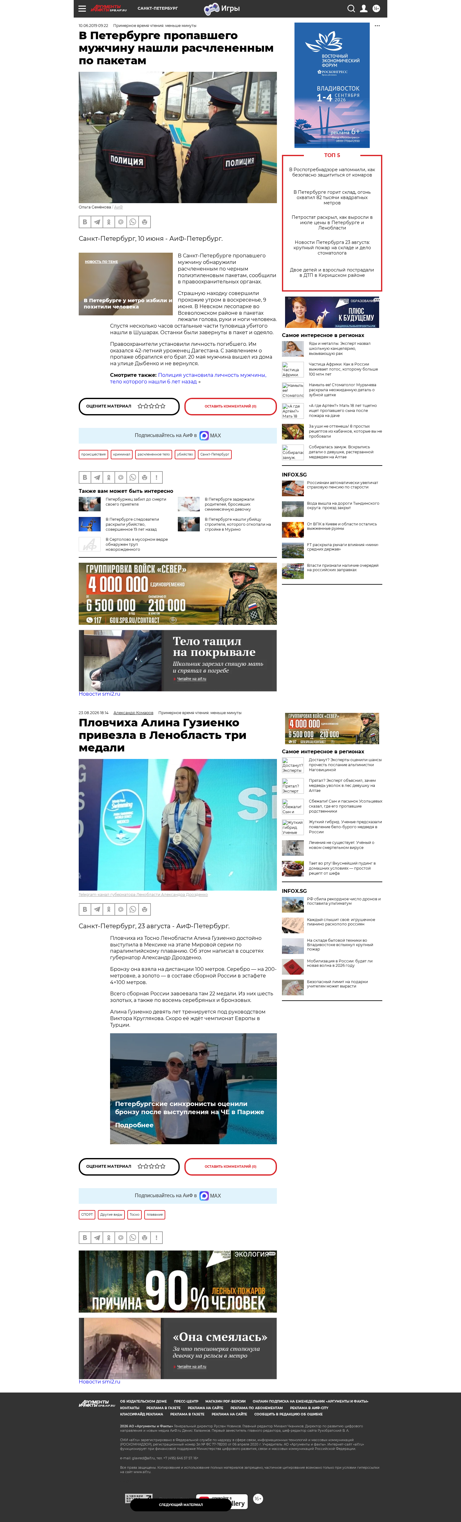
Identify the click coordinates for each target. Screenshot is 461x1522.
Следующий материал (181, 1505)
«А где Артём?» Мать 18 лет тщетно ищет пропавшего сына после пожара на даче (343, 410)
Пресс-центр (186, 1401)
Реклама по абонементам (256, 1408)
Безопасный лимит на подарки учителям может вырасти (337, 984)
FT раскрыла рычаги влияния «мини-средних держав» (343, 547)
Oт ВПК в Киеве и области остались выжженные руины (342, 526)
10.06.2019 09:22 (93, 25)
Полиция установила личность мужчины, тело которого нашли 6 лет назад (188, 378)
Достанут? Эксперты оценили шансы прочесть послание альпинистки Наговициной (345, 764)
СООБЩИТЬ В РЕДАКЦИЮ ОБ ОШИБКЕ (288, 1414)
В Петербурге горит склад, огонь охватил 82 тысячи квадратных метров (332, 198)
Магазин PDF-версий (225, 1401)
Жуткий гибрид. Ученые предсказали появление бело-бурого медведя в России (345, 826)
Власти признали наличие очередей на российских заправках (343, 567)
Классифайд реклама (141, 1414)
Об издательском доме (143, 1401)
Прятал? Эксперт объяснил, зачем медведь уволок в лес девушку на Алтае (342, 785)
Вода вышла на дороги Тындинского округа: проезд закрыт (343, 505)
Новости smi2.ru (99, 694)
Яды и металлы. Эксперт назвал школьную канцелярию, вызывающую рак (340, 348)
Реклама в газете (163, 1408)
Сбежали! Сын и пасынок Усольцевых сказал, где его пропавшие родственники (345, 806)
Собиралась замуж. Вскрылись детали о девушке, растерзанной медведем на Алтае (341, 452)
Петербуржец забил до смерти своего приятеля (136, 502)
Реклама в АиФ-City (309, 1408)
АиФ (118, 207)
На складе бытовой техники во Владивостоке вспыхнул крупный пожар (340, 944)
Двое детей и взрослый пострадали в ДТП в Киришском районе (332, 272)
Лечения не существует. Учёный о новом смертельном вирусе (341, 845)
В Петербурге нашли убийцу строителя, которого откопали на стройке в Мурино (238, 524)
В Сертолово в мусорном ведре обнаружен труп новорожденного (137, 544)
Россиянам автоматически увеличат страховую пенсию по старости (342, 485)
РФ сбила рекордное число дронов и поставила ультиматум (344, 901)
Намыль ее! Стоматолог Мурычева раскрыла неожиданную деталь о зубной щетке (342, 389)
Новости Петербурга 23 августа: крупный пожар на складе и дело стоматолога (332, 248)
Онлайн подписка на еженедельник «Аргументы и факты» (310, 1401)
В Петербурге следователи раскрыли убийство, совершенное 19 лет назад (132, 524)
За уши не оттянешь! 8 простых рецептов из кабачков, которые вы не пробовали (345, 431)
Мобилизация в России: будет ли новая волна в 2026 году (340, 963)
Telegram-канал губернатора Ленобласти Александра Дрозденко (143, 894)
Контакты (129, 1408)
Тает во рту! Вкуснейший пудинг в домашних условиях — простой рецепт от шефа (342, 868)
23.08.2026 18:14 (94, 712)
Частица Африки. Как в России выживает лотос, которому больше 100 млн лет (343, 369)
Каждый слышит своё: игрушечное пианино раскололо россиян (341, 922)
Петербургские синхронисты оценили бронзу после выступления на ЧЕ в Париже (190, 1108)
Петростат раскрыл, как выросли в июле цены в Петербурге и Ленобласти (332, 223)
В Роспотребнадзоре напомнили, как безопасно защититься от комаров (332, 172)
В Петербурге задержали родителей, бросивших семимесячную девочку (229, 504)
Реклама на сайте (205, 1408)
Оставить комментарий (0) (231, 406)
